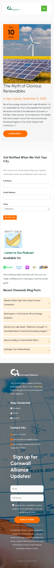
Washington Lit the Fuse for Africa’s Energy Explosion (23, 315)
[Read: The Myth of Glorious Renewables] (27, 53)
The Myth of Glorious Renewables (22, 88)
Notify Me (10, 217)
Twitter (15, 413)
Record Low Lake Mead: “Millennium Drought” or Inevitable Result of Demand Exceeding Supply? (25, 329)
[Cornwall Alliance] (14, 8)
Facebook (16, 408)
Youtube (16, 418)
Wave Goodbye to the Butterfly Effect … (22, 340)
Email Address (9, 192)
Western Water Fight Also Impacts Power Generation (22, 302)
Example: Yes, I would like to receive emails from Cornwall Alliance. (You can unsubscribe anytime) (27, 508)
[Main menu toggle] (44, 8)
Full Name (7, 181)
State (5, 204)
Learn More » (15, 134)
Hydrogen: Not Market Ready (17, 349)
